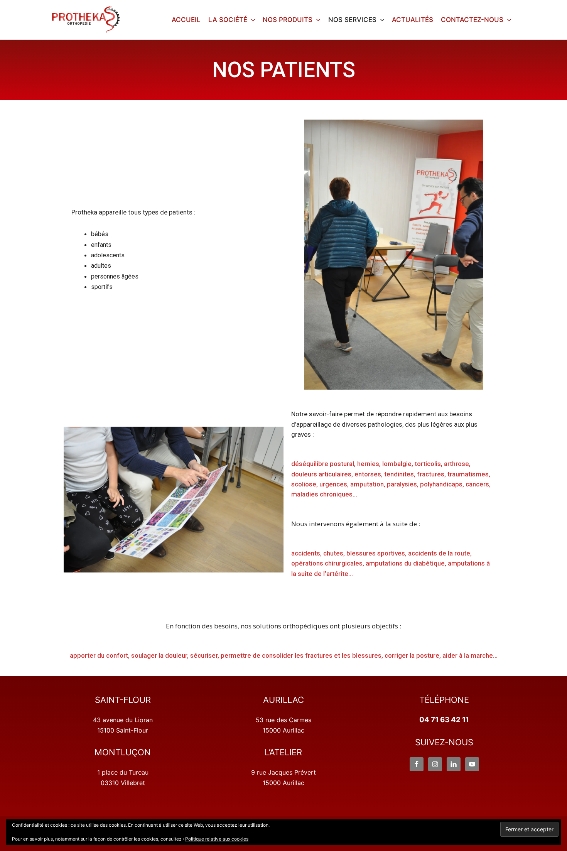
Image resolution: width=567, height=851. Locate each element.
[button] (251, 19)
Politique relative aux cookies (216, 839)
